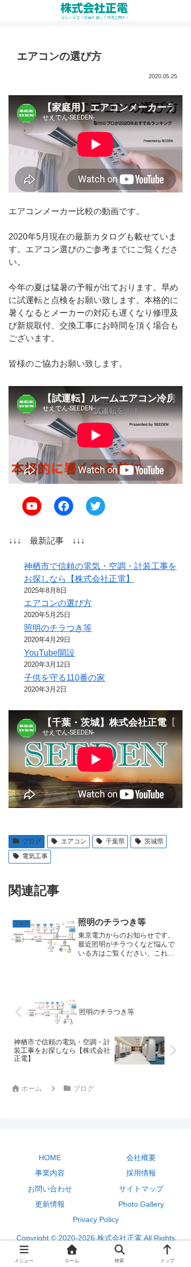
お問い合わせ (50, 1189)
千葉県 (115, 841)
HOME (50, 1157)
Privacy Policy (96, 1219)
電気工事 (35, 856)
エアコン (73, 841)
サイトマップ (141, 1189)
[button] (169, 1240)
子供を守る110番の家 (64, 677)
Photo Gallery (141, 1204)
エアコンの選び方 (58, 603)
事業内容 (50, 1173)
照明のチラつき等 (58, 627)
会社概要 (141, 1157)
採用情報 (141, 1173)
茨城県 (153, 841)
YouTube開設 (49, 652)
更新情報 (50, 1204)
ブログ (31, 841)
